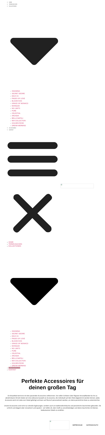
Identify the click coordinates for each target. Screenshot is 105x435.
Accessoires (12, 128)
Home (10, 2)
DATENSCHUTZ (92, 425)
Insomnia (16, 91)
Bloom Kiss (17, 101)
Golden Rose (18, 123)
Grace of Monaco (20, 103)
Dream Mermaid (19, 125)
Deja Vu (15, 96)
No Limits (16, 108)
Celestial (16, 113)
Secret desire (18, 93)
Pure (14, 111)
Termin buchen (13, 4)
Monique (16, 106)
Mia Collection (19, 121)
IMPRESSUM (77, 425)
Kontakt (11, 129)
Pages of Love (18, 98)
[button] (32, 186)
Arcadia (15, 116)
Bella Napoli (17, 118)
